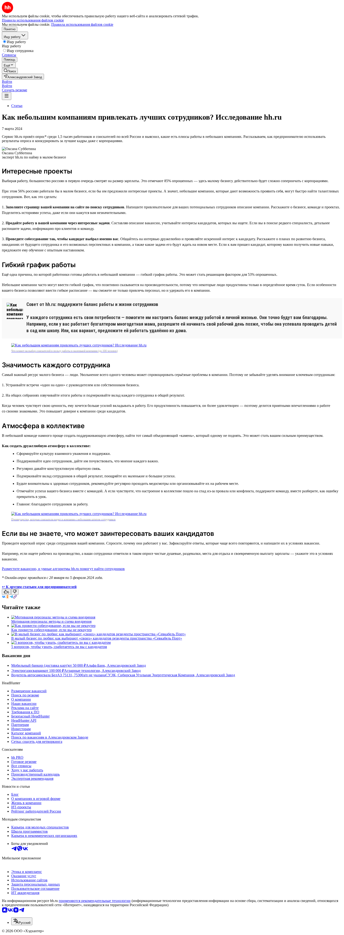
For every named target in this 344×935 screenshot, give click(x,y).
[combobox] (21, 921)
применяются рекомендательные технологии (95, 901)
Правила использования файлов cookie (82, 24)
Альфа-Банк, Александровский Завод (116, 665)
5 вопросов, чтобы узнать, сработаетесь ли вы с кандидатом (59, 647)
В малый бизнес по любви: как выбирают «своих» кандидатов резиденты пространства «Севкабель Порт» (96, 638)
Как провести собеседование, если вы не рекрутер (51, 630)
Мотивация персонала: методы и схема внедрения (51, 621)
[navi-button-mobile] (6, 96)
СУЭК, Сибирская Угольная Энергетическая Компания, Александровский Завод (170, 675)
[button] (7, 82)
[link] (10, 71)
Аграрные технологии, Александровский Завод (102, 671)
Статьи (16, 106)
